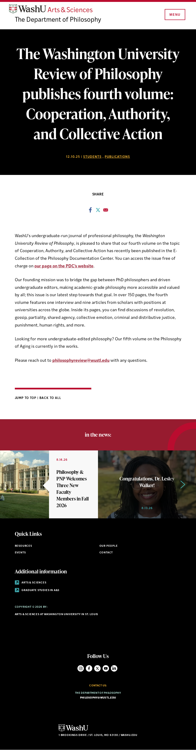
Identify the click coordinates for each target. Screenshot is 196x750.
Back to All (50, 398)
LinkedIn (114, 668)
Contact (106, 552)
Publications (117, 156)
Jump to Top (26, 398)
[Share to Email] (105, 211)
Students (92, 156)
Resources (23, 546)
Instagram (80, 668)
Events (20, 552)
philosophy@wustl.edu (98, 698)
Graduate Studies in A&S (40, 590)
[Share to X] (98, 211)
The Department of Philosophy (58, 20)
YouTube (106, 668)
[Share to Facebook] (90, 211)
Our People (108, 546)
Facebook (89, 668)
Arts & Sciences (33, 583)
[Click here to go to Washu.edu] (73, 731)
